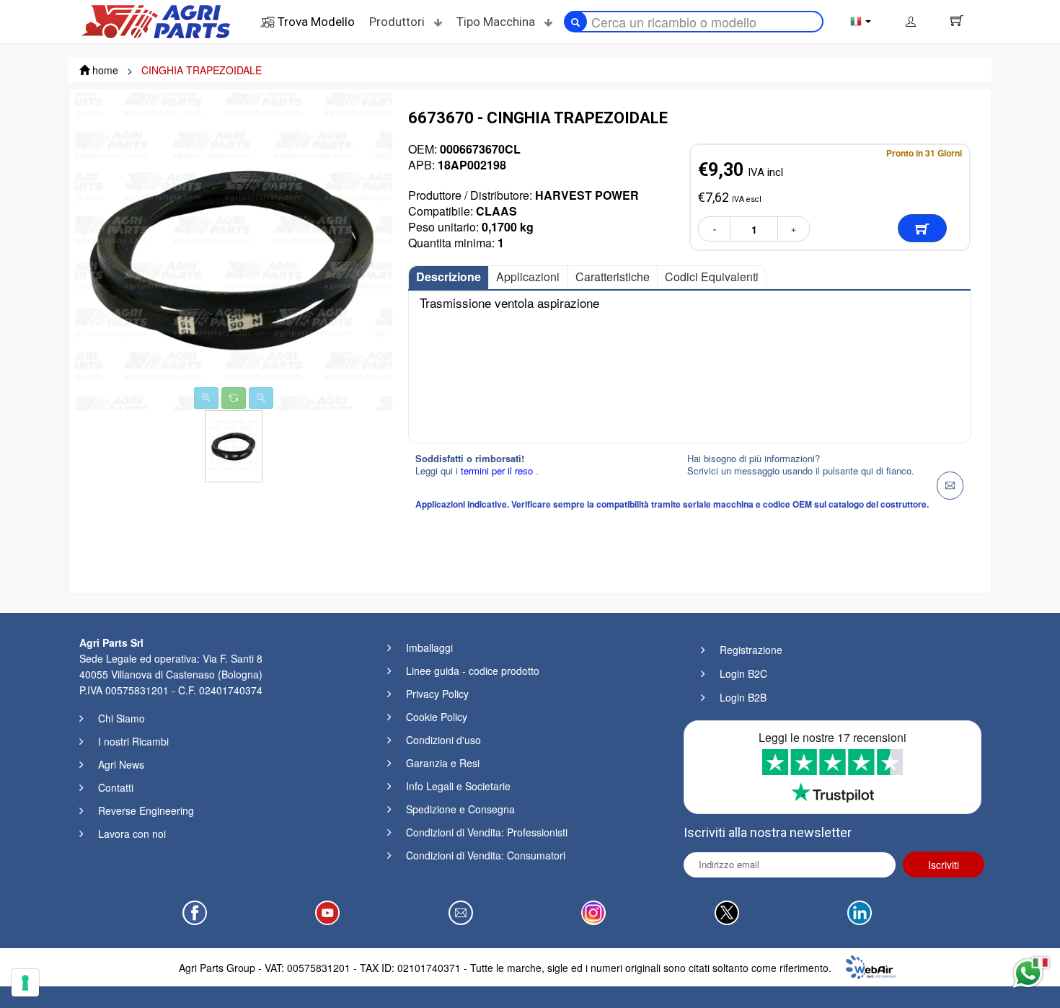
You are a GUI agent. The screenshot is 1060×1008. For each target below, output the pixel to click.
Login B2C (743, 673)
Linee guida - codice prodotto (472, 670)
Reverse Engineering (146, 810)
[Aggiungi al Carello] (922, 228)
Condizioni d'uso (443, 740)
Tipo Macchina (497, 21)
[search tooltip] (575, 21)
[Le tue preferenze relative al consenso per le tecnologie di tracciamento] (25, 982)
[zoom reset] (233, 398)
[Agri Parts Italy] (156, 20)
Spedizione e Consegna (460, 809)
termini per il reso (498, 470)
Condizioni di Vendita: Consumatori (485, 855)
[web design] (871, 965)
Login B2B (743, 697)
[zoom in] (206, 398)
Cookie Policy (436, 716)
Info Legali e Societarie (458, 786)
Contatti (115, 787)
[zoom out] (261, 398)
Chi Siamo (121, 718)
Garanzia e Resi (443, 763)
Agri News (121, 764)
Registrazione (751, 649)
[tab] (448, 277)
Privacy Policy (437, 693)
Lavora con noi (132, 833)
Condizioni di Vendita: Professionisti (486, 832)
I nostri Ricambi (133, 741)
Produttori (398, 21)
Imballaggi (429, 647)
